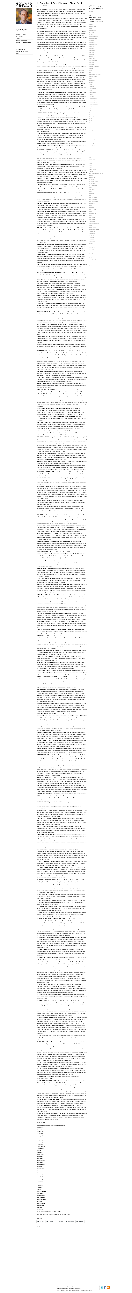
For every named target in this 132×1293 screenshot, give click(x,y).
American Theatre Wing (60, 1214)
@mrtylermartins (41, 1172)
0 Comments (48, 5)
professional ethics (93, 213)
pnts (78, 1290)
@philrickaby (40, 1181)
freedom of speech (93, 139)
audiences (91, 68)
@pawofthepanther (41, 1179)
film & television (92, 134)
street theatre (92, 241)
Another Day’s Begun (21, 34)
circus (90, 90)
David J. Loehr (65, 1290)
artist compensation (93, 36)
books (90, 78)
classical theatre (92, 92)
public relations (92, 219)
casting (90, 84)
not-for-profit (91, 179)
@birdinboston (40, 1131)
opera (90, 187)
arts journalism (92, 58)
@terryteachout (41, 1197)
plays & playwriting (93, 199)
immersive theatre (93, 151)
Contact (18, 38)
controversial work (93, 102)
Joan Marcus (89, 1290)
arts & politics (92, 42)
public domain (92, 217)
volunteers (91, 263)
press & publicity (92, 209)
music (90, 167)
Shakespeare (92, 233)
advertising (91, 32)
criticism (91, 108)
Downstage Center (20, 49)
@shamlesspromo (41, 1191)
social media (91, 237)
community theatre (93, 100)
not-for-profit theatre (93, 181)
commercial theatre (93, 98)
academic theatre (93, 26)
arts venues (91, 64)
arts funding (91, 52)
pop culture (91, 207)
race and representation (94, 223)
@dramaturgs (40, 1142)
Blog (90, 72)
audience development (94, 66)
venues (90, 261)
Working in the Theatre (22, 51)
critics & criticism (92, 110)
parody (90, 191)
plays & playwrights (99, 21)
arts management (93, 60)
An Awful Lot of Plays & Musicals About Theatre (60, 3)
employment (91, 126)
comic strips (91, 96)
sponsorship (91, 239)
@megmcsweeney (41, 1170)
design (90, 112)
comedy (90, 94)
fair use (90, 132)
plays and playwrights (93, 201)
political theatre (92, 203)
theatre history (92, 247)
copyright (91, 106)
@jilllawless (40, 1156)
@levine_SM (40, 1166)
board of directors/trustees (95, 74)
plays (90, 195)
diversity (91, 122)
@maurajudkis (40, 1168)
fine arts (90, 137)
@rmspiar (39, 1187)
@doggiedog (40, 1140)
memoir (90, 163)
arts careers (91, 48)
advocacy (91, 34)
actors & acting (92, 30)
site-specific (91, 235)
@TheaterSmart (41, 1203)
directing (91, 118)
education (91, 124)
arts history (91, 54)
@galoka (39, 1150)
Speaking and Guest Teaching (23, 42)
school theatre (92, 231)
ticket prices (91, 249)
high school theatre (93, 147)
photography (91, 193)
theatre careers (92, 245)
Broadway (91, 82)
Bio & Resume (19, 36)
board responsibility (93, 76)
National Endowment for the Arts (96, 173)
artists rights (91, 40)
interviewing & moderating (94, 155)
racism (90, 225)
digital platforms (92, 116)
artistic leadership (93, 38)
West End (91, 265)
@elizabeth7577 (41, 1144)
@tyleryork (39, 1207)
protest (90, 215)
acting (90, 28)
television (91, 243)
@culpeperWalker (41, 1136)
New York (91, 175)
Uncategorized (92, 257)
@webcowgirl (40, 1209)
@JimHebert (40, 1158)
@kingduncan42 (41, 1164)
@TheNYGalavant (41, 1199)
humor (90, 149)
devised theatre (92, 114)
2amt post (91, 24)
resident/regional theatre (94, 229)
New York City (92, 177)
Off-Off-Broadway (93, 185)
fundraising (91, 143)
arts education (92, 50)
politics (90, 205)
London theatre (92, 159)
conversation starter (93, 104)
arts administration (93, 44)
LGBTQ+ (91, 157)
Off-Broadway (92, 183)
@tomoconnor (40, 1205)
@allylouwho (40, 1127)
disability (91, 120)
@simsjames (40, 1193)
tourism (90, 255)
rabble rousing (92, 221)
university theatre (93, 259)
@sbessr (39, 1189)
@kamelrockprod (41, 1160)
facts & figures (92, 130)
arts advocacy (92, 46)
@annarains (40, 1129)
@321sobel (39, 1201)
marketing (91, 161)
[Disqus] (62, 1256)
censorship (91, 86)
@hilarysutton (40, 1154)
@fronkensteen (40, 1148)
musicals (91, 171)
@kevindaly (40, 1162)
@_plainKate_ (40, 1185)
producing (91, 211)
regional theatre (92, 227)
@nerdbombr (40, 1175)
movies (90, 165)
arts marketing (92, 62)
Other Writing (19, 47)
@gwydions (39, 1152)
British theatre (92, 80)
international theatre (93, 153)
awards (90, 70)
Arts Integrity (19, 45)
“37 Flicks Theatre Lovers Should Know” (63, 11)
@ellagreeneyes (41, 1146)
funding (90, 140)
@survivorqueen (41, 1195)
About (17, 53)
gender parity (92, 145)
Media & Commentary (21, 40)
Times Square (92, 253)
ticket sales (91, 251)
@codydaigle (40, 1134)
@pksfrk (39, 1183)
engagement (91, 128)
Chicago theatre (92, 88)
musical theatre (92, 169)
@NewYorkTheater (41, 1177)
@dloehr (39, 1138)
